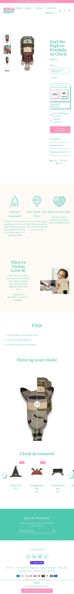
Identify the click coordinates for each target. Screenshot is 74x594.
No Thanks (19, 312)
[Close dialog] (69, 276)
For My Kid (19, 293)
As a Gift (19, 307)
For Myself (19, 300)
